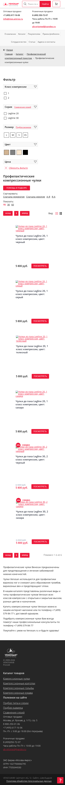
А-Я (48, 196)
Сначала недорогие (14, 196)
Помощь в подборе (16, 188)
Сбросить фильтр (18, 167)
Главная (9, 54)
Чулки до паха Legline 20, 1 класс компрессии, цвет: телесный (32, 349)
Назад (9, 49)
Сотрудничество (18, 41)
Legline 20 (13, 113)
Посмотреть (40, 266)
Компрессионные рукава (18, 693)
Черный (25, 152)
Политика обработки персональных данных (29, 780)
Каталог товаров (13, 673)
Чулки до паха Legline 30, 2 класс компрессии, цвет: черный (32, 459)
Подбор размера (23, 127)
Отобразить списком (60, 213)
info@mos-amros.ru (13, 18)
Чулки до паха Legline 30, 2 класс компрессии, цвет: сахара (32, 514)
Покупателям (34, 34)
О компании (10, 34)
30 (8, 204)
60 (12, 204)
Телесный (19, 152)
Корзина (56, 4)
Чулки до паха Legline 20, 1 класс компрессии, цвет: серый (32, 294)
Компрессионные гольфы (18, 688)
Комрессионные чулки (16, 678)
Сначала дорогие (35, 196)
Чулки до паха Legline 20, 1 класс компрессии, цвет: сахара (32, 404)
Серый (12, 152)
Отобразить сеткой (57, 213)
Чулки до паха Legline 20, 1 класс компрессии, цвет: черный (32, 239)
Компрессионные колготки (19, 683)
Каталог (22, 34)
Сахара (6, 152)
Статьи (32, 41)
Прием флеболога (51, 34)
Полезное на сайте (15, 697)
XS (25, 134)
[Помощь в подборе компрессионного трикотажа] (60, 780)
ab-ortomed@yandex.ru (44, 26)
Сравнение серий (22, 107)
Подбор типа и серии (16, 703)
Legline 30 (13, 118)
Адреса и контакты (46, 41)
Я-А (53, 196)
